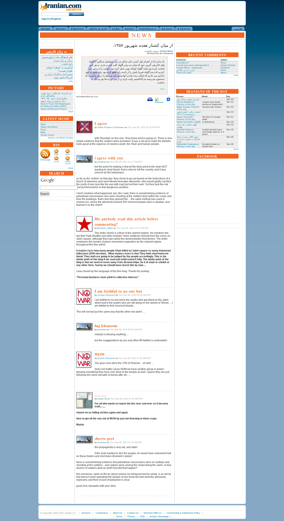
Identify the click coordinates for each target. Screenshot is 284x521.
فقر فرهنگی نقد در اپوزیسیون (57, 57)
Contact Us (133, 513)
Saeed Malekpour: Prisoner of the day (186, 103)
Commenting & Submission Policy (183, 513)
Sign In (45, 18)
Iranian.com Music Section (60, 138)
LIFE (116, 29)
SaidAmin (225, 68)
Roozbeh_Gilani (105, 228)
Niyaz (43, 124)
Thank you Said (183, 72)
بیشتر (70, 81)
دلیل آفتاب (67, 64)
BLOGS (167, 29)
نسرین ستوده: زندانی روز (188, 99)
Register (56, 18)
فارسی (238, 29)
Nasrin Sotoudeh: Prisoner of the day (186, 118)
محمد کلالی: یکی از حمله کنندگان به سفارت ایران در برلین (188, 139)
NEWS (129, 29)
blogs (56, 154)
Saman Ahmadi (228, 65)
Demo (223, 63)
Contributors (102, 513)
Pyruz (43, 129)
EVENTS (184, 29)
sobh (96, 96)
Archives (86, 513)
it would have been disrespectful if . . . (194, 65)
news (67, 154)
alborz (223, 72)
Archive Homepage (159, 516)
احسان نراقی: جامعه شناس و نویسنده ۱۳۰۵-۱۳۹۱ (189, 113)
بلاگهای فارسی (67, 162)
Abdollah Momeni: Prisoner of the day (186, 130)
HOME (46, 29)
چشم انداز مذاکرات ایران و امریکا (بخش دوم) (59, 76)
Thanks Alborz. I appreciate (189, 68)
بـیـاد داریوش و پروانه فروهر (53, 101)
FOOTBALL (147, 29)
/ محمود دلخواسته (158, 51)
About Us (117, 513)
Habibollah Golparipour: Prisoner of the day (188, 145)
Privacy (131, 516)
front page (45, 160)
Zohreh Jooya (47, 135)
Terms (119, 516)
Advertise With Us (152, 513)
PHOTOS (77, 29)
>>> (162, 89)
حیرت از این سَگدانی (185, 70)
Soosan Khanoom (106, 295)
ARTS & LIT (98, 29)
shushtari (102, 162)
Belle (43, 132)
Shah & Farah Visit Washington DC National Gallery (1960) (56, 105)
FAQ (142, 516)
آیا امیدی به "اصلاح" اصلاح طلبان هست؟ (60, 69)
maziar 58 (102, 399)
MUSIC (61, 29)
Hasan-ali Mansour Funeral (53, 109)
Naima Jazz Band (49, 127)
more (70, 111)
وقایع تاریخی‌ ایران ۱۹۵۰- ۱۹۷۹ (54, 98)
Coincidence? (182, 63)
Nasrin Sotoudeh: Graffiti (188, 122)
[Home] (60, 11)
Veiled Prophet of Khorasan (111, 127)
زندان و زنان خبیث (63, 60)
